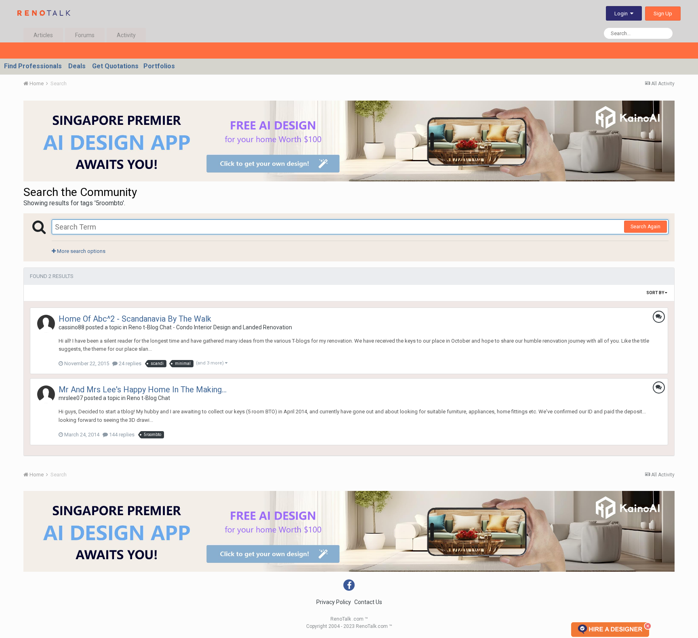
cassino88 (71, 327)
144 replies (121, 435)
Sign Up (663, 14)
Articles (43, 35)
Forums (85, 35)
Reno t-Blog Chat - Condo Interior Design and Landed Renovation (210, 327)
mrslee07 (71, 398)
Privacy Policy (333, 602)
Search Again (645, 227)
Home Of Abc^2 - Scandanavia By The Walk (135, 319)
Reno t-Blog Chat (148, 398)
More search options (80, 251)
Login (622, 14)
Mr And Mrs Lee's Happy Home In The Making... (143, 389)
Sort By (655, 293)
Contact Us (368, 602)
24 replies (129, 363)
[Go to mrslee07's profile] (46, 394)
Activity (126, 35)
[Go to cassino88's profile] (46, 324)
